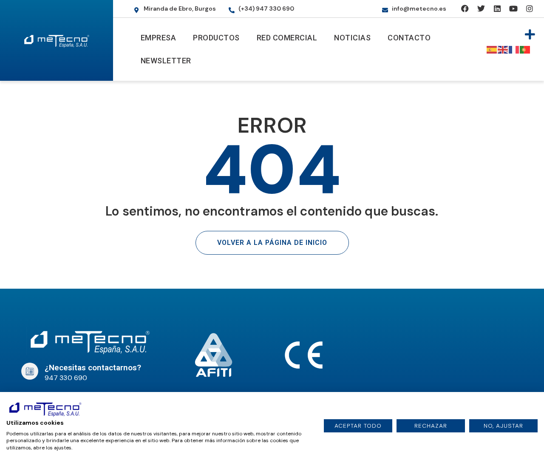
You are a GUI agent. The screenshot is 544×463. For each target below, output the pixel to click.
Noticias (352, 37)
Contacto (409, 37)
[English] (503, 49)
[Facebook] (465, 9)
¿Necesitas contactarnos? (93, 367)
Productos (216, 37)
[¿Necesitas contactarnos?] (29, 371)
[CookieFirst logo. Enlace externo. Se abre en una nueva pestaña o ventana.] (45, 408)
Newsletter (166, 60)
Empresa (158, 37)
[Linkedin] (497, 9)
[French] (514, 49)
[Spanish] (492, 49)
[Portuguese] (525, 49)
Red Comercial (287, 37)
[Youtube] (513, 9)
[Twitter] (481, 9)
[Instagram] (529, 9)
